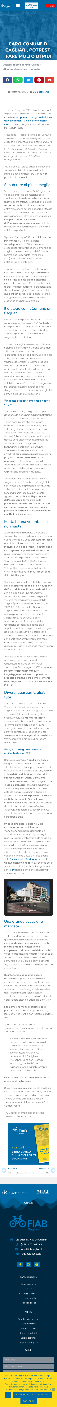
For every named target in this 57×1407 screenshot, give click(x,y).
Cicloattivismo (41, 92)
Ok (8, 1394)
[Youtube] (37, 1264)
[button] (18, 5)
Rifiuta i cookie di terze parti (32, 1394)
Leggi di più (28, 1401)
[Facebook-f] (20, 1264)
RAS (13, 869)
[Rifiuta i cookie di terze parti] (53, 1389)
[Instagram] (28, 1264)
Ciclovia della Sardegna (23, 859)
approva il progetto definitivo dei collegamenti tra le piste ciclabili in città (28, 121)
